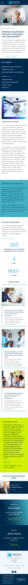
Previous (13, 495)
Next (17, 495)
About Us (13, 544)
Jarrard (17, 565)
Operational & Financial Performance (12, 66)
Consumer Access (6, 85)
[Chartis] (14, 2)
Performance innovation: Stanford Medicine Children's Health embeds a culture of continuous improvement (13, 313)
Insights (18, 568)
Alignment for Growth (8, 69)
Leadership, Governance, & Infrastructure (13, 72)
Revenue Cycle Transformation (10, 82)
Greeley (23, 565)
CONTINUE (20, 579)
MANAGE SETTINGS (8, 583)
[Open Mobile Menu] (2, 2)
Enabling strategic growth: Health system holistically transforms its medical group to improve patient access (13, 354)
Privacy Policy (14, 560)
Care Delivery (5, 87)
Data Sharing (14, 561)
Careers (14, 568)
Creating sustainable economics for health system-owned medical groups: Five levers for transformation (13, 395)
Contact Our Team (9, 57)
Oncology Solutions (7, 79)
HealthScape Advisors (9, 565)
